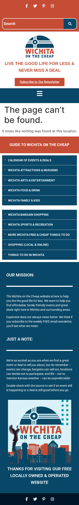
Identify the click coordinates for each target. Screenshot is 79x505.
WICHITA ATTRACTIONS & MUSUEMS (33, 170)
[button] (39, 160)
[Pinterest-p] (44, 6)
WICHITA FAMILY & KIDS (24, 200)
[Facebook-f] (26, 6)
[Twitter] (35, 6)
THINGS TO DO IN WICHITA (26, 255)
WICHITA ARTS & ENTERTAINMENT (31, 180)
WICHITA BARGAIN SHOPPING (28, 214)
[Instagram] (52, 6)
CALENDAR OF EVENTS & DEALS (29, 160)
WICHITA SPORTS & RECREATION (30, 224)
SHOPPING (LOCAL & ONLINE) (28, 244)
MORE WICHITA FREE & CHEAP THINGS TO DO (39, 234)
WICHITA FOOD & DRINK (24, 190)
